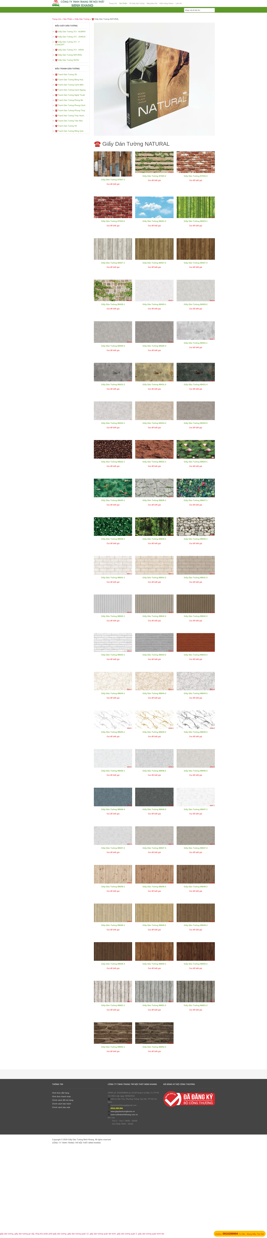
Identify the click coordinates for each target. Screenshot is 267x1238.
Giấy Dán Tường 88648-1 (113, 886)
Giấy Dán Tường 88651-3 (195, 1005)
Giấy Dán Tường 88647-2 (113, 848)
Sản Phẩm (67, 19)
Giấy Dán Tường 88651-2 (154, 1005)
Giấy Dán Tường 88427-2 (154, 263)
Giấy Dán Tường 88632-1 (113, 462)
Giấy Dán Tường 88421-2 (154, 221)
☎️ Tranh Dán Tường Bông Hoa (69, 79)
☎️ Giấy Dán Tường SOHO (67, 60)
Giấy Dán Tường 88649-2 (154, 925)
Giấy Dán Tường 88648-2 (154, 886)
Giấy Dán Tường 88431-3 (154, 384)
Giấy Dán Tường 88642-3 (195, 616)
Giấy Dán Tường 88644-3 (195, 693)
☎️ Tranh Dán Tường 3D (66, 74)
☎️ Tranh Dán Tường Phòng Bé (69, 100)
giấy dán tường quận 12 (78, 1234)
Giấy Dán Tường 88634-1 (195, 462)
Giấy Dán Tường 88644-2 (154, 693)
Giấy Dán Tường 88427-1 (113, 263)
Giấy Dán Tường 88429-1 (154, 304)
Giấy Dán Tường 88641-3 (195, 577)
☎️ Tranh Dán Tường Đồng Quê (69, 131)
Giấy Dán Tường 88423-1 (195, 221)
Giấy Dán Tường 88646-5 (154, 809)
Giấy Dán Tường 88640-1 (195, 539)
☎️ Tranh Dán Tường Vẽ (66, 126)
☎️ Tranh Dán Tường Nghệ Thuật (70, 95)
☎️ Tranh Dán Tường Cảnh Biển (69, 85)
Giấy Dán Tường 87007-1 (113, 179)
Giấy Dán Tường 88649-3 (195, 925)
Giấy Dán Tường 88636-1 (154, 500)
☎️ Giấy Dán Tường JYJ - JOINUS (70, 37)
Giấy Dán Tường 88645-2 (154, 732)
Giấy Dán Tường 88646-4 (113, 809)
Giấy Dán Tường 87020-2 (154, 176)
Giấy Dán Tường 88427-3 (195, 263)
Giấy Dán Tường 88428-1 (113, 304)
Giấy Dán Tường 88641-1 (113, 577)
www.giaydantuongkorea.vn (123, 1111)
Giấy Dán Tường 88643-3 (195, 655)
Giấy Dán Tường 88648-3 (195, 886)
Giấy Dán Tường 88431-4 (195, 384)
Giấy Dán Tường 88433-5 (195, 423)
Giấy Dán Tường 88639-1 (154, 539)
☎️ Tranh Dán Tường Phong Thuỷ (70, 110)
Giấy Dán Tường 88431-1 (195, 343)
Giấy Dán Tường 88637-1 (195, 500)
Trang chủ (56, 19)
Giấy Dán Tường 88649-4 (113, 964)
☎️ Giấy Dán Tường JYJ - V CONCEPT (67, 43)
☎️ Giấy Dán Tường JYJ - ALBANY (70, 31)
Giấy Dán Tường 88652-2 (154, 1047)
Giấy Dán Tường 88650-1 (154, 964)
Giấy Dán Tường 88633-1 (154, 462)
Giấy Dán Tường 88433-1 (113, 423)
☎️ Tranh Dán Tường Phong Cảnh (70, 105)
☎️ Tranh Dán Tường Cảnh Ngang (70, 90)
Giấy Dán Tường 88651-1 (113, 1005)
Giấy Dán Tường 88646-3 (195, 771)
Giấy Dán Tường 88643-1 (113, 655)
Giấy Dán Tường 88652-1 (113, 1047)
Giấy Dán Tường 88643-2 (154, 655)
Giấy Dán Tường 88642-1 (113, 616)
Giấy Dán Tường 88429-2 (195, 304)
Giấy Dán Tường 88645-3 (195, 732)
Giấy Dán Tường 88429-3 (113, 346)
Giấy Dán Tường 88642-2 (154, 616)
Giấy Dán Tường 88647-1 (195, 809)
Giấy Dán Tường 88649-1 (113, 925)
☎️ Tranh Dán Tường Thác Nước (69, 115)
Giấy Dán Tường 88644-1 (113, 693)
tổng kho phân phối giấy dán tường (50, 1234)
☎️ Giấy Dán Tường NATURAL (68, 55)
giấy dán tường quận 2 (127, 1234)
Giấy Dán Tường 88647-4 (195, 848)
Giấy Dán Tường (82, 19)
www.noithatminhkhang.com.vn (124, 1114)
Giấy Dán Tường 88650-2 (195, 964)
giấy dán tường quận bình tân (151, 1234)
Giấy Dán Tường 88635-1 (113, 500)
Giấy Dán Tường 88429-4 (154, 346)
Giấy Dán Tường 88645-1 (113, 732)
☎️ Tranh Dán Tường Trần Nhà (69, 121)
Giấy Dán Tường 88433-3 (154, 423)
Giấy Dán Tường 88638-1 (113, 539)
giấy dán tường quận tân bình (103, 1234)
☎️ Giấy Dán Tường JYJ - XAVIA (69, 50)
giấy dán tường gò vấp (24, 1234)
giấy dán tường (6, 1234)
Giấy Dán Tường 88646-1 (113, 771)
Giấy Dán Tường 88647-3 (154, 848)
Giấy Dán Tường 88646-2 (154, 771)
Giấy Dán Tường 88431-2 (113, 384)
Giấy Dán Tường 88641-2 (154, 577)
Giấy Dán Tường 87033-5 (113, 221)
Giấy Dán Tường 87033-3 (195, 176)
